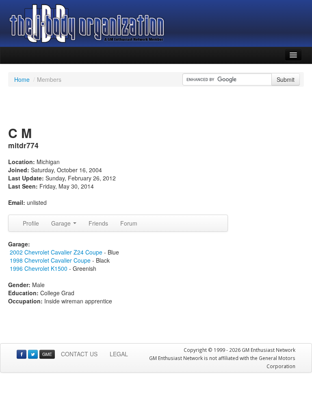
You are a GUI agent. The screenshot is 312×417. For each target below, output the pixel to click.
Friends (98, 223)
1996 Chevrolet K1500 (39, 268)
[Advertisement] (156, 107)
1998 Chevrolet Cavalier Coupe (50, 260)
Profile (31, 223)
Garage (61, 223)
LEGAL (119, 354)
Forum (128, 223)
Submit (286, 79)
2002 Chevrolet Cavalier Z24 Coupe (56, 252)
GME (47, 354)
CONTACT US (79, 354)
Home (22, 79)
